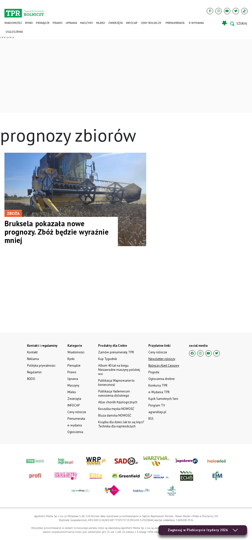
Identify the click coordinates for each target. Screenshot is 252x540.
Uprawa (71, 23)
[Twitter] (236, 11)
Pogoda (153, 372)
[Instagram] (218, 11)
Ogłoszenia (14, 31)
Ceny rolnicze (151, 23)
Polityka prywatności (41, 365)
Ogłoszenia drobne (161, 379)
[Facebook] (210, 11)
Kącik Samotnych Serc (163, 399)
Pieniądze (42, 23)
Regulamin (34, 372)
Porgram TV (156, 405)
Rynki (29, 23)
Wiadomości (13, 23)
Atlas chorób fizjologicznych (117, 402)
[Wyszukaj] (238, 23)
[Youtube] (227, 11)
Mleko (100, 23)
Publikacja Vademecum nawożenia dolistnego (114, 393)
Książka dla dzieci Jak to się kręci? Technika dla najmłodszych (121, 424)
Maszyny (86, 23)
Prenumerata (175, 23)
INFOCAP (132, 23)
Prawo (58, 23)
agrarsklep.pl (157, 412)
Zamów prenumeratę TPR (116, 352)
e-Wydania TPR (159, 392)
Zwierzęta (115, 23)
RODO (31, 379)
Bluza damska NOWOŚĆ (114, 415)
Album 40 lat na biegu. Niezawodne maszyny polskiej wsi (119, 369)
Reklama (33, 359)
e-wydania (196, 23)
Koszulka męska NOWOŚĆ (116, 409)
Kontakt (32, 352)
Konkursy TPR (157, 385)
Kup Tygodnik (107, 359)
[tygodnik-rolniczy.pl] (24, 11)
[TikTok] (244, 11)
